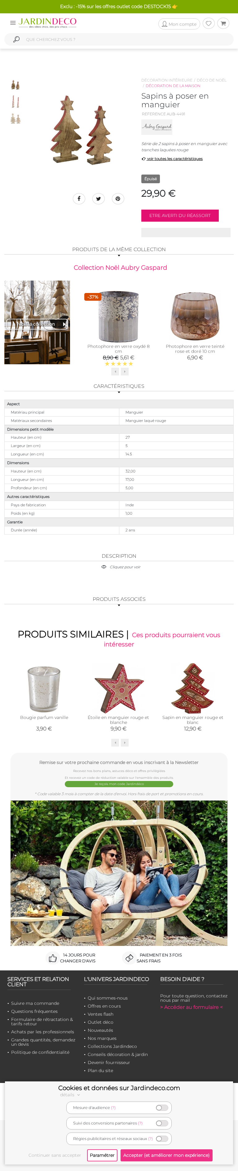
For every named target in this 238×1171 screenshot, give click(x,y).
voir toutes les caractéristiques (174, 158)
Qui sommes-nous (108, 998)
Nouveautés (100, 1030)
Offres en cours (104, 1006)
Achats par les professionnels (42, 1032)
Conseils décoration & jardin (118, 1054)
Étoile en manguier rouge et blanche (118, 720)
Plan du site (100, 1070)
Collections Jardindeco (112, 1046)
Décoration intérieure (166, 80)
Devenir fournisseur (109, 1062)
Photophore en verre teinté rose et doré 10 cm (195, 349)
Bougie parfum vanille (44, 717)
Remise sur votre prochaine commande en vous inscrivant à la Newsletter (119, 762)
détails (68, 1095)
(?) (113, 1107)
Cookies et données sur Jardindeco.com (119, 1088)
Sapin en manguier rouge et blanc (192, 720)
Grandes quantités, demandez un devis (43, 1042)
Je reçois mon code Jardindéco (119, 784)
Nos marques (102, 1038)
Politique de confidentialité (40, 1052)
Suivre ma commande (35, 1003)
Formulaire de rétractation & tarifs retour (42, 1022)
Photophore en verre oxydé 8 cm (118, 349)
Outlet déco (100, 1022)
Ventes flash (100, 1014)
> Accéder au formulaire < (191, 1007)
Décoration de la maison (173, 85)
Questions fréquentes (34, 1011)
